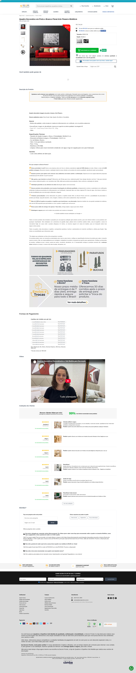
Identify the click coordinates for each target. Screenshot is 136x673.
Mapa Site (21, 608)
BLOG (20, 611)
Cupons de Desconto (49, 597)
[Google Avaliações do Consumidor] (110, 625)
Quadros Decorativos (30, 15)
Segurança (21, 610)
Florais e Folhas (38, 15)
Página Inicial (22, 15)
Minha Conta (48, 601)
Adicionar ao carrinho (88, 50)
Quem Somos (22, 597)
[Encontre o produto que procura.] (71, 6)
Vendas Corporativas (24, 613)
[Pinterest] (116, 598)
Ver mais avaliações (68, 503)
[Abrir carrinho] (114, 6)
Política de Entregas (23, 601)
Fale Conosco (22, 604)
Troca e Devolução (49, 606)
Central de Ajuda (23, 606)
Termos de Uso (22, 603)
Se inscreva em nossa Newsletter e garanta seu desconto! (68, 575)
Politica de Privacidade (58, 582)
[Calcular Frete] (115, 66)
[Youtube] (113, 598)
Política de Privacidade (24, 599)
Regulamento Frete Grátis (51, 608)
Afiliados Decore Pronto (50, 603)
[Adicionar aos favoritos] (30, 25)
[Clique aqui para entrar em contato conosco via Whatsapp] (131, 668)
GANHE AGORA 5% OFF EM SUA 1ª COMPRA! (68, 573)
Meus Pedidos (48, 599)
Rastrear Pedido (48, 604)
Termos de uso (50, 582)
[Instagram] (111, 598)
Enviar (52, 522)
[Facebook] (108, 598)
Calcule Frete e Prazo (82, 66)
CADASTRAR (111, 579)
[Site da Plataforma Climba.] (68, 662)
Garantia (47, 610)
